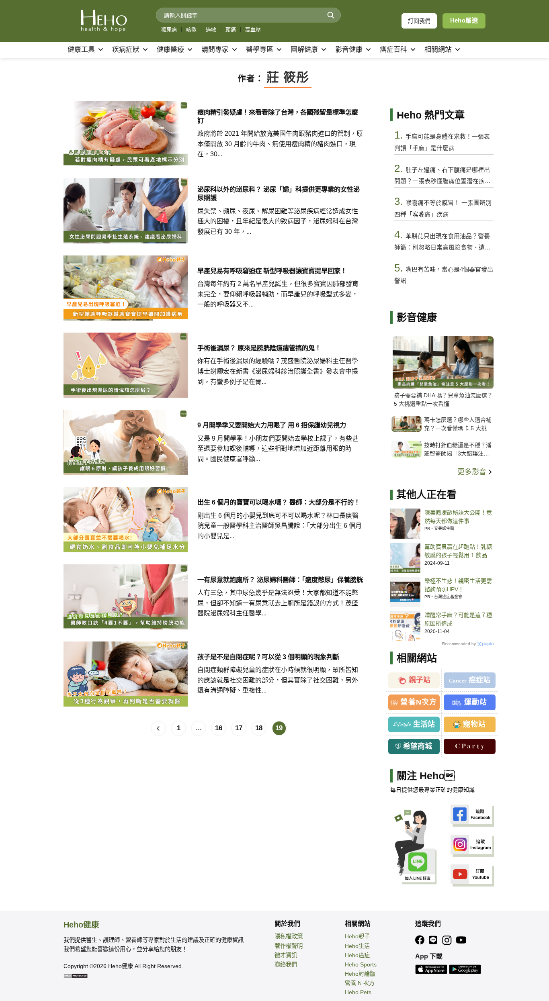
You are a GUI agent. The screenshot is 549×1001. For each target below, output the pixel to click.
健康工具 (81, 49)
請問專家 (215, 49)
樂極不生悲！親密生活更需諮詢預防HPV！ (458, 585)
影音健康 (349, 49)
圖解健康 (304, 49)
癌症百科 (393, 49)
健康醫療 (170, 49)
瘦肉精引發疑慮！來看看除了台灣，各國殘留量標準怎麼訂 (277, 116)
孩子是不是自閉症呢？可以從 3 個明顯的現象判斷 (268, 656)
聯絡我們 (285, 964)
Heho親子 (357, 936)
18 (258, 728)
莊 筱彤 (287, 77)
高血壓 (253, 30)
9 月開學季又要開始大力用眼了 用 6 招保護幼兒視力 (271, 425)
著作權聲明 (288, 946)
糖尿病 (169, 30)
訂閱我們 (419, 21)
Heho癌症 (357, 955)
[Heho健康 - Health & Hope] (104, 21)
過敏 (211, 30)
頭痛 (230, 30)
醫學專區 (259, 49)
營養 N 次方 (360, 983)
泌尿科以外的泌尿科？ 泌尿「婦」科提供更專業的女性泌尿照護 (278, 193)
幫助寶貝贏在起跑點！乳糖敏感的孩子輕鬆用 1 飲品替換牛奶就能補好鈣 (458, 551)
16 (218, 728)
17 (238, 728)
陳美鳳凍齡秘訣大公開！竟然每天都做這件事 (458, 516)
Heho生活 (357, 946)
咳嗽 (191, 30)
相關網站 (438, 49)
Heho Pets (358, 992)
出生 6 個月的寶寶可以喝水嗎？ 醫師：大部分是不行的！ (278, 502)
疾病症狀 (125, 49)
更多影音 (472, 472)
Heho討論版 (360, 973)
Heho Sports (361, 964)
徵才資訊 (285, 955)
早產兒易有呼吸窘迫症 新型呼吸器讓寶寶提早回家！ (272, 270)
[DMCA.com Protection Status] (76, 975)
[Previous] (158, 728)
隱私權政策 (288, 936)
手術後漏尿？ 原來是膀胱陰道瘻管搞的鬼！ (259, 347)
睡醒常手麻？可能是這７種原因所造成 (458, 619)
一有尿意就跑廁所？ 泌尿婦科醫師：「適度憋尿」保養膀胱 (280, 579)
